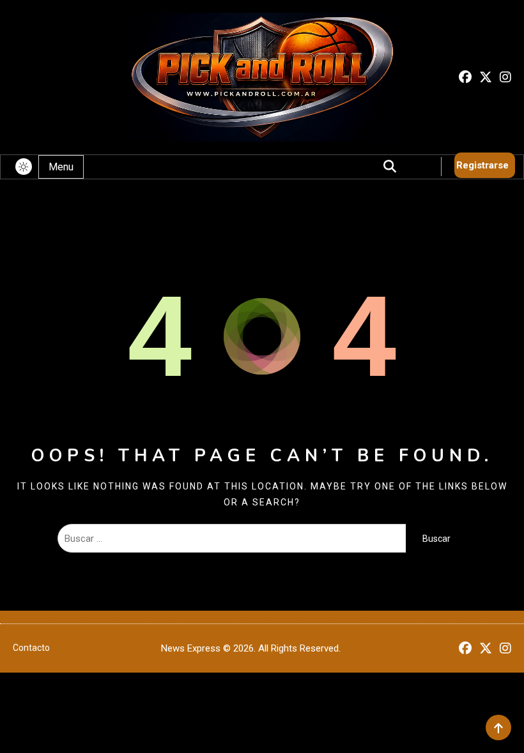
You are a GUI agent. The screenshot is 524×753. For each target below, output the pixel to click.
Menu (61, 167)
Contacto (31, 648)
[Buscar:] (232, 538)
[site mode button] (23, 166)
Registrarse (482, 165)
